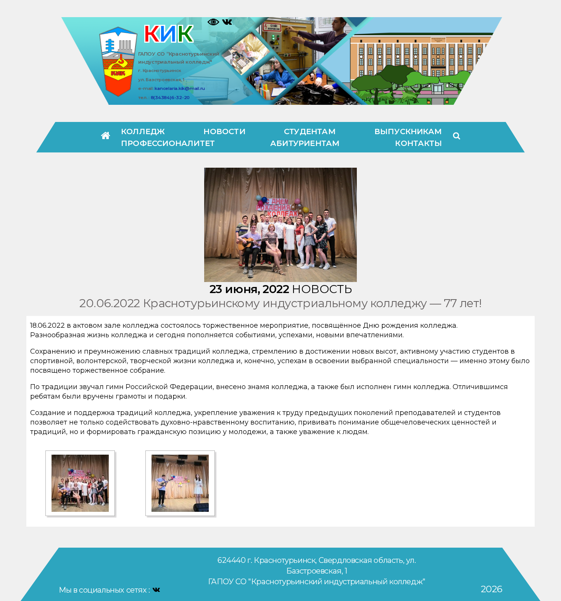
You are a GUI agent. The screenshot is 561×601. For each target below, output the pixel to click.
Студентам (310, 131)
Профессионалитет (168, 143)
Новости (224, 131)
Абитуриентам (305, 143)
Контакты (418, 143)
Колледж (143, 131)
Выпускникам (408, 131)
